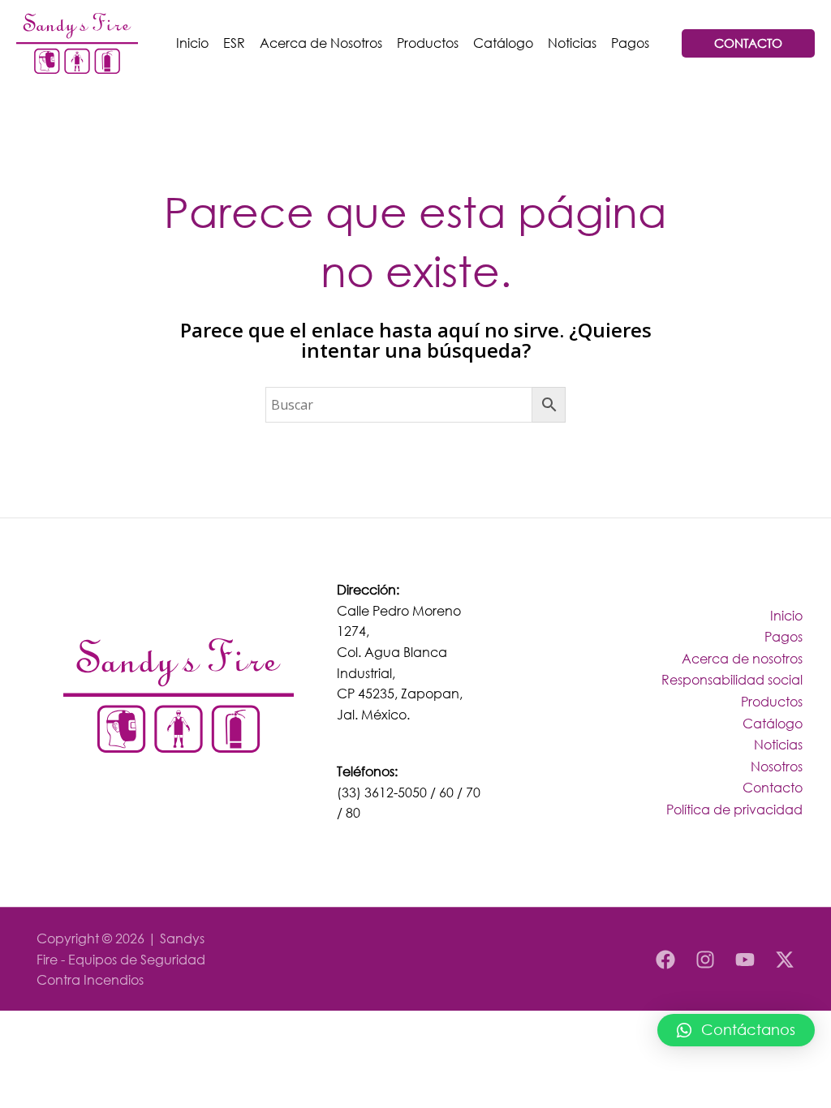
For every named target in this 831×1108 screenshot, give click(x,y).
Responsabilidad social (732, 679)
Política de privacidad (734, 809)
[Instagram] (705, 959)
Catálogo (503, 42)
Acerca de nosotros (742, 658)
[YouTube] (745, 959)
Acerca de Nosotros (321, 42)
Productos (428, 42)
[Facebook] (665, 959)
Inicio (192, 42)
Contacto (773, 787)
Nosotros (777, 766)
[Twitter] (784, 959)
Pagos (630, 42)
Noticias (572, 42)
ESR (234, 42)
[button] (736, 1030)
